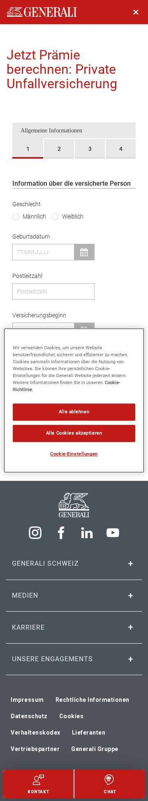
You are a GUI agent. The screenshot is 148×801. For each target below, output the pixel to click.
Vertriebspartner (35, 749)
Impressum (27, 699)
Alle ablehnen (74, 412)
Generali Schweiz (45, 563)
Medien (25, 595)
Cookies (71, 716)
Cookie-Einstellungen (73, 454)
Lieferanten (89, 732)
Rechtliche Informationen (93, 699)
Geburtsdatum (31, 236)
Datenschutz (29, 716)
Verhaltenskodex (35, 732)
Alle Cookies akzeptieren (74, 433)
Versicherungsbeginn (39, 315)
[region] (74, 400)
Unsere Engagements (52, 659)
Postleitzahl (27, 276)
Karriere (28, 627)
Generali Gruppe (94, 749)
